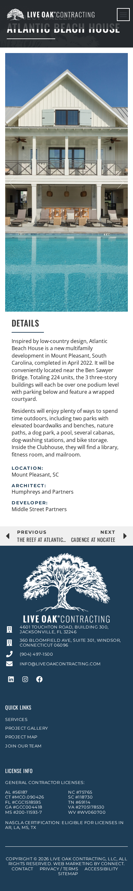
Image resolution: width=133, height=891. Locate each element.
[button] (123, 14)
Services (16, 719)
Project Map (21, 737)
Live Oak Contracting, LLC (83, 858)
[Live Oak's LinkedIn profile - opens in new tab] (11, 679)
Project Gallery (26, 728)
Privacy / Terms (59, 868)
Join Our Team (23, 746)
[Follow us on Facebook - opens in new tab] (39, 679)
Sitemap (68, 873)
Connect (112, 863)
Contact (22, 868)
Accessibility (101, 868)
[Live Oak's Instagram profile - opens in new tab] (25, 679)
